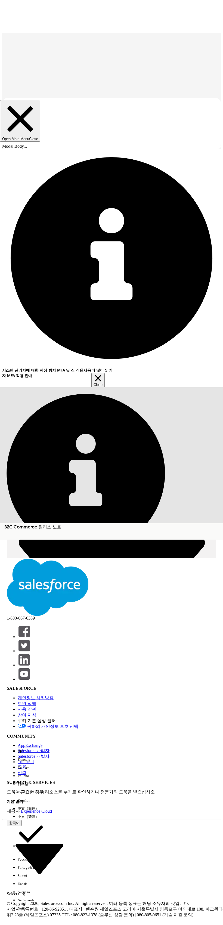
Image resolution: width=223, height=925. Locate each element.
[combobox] (39, 858)
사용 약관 (27, 709)
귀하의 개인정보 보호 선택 (52, 726)
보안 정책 (27, 703)
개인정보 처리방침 (36, 697)
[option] (31, 751)
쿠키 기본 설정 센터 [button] (37, 720)
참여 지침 (27, 715)
